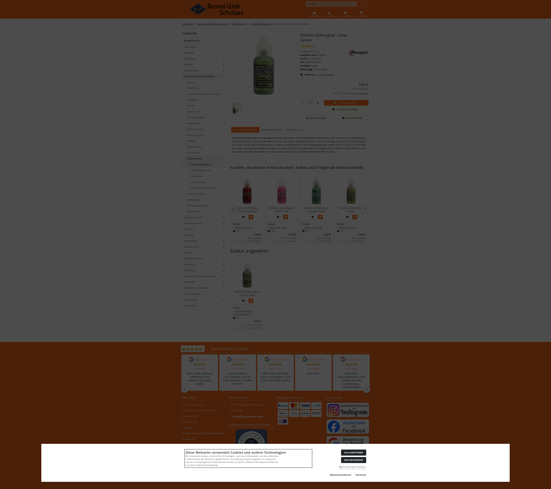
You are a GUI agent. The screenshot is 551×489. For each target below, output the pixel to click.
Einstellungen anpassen (354, 466)
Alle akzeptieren (353, 452)
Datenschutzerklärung (340, 474)
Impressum (360, 474)
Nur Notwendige (353, 460)
